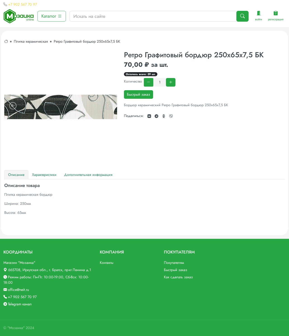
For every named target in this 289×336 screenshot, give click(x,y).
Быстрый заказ (138, 94)
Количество (133, 81)
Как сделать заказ (178, 277)
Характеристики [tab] (44, 174)
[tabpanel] (144, 199)
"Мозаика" (16, 327)
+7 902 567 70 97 (22, 4)
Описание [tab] (16, 174)
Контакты (106, 262)
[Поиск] (242, 16)
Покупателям (174, 262)
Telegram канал (20, 304)
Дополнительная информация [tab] (88, 174)
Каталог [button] (49, 16)
